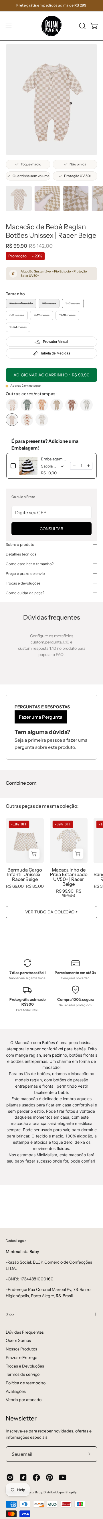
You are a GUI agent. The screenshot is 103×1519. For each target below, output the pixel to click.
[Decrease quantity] (74, 466)
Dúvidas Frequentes (25, 1332)
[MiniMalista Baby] (51, 26)
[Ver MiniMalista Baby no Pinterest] (49, 1477)
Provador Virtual (55, 342)
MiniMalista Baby (29, 1492)
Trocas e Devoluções (25, 1366)
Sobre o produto (20, 544)
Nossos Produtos (21, 1349)
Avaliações (16, 1391)
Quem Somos (18, 1340)
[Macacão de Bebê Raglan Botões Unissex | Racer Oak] (71, 405)
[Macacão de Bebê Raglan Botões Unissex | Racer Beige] (18, 198)
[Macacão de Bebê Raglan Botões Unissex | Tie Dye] (27, 405)
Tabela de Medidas (55, 353)
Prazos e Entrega (21, 1357)
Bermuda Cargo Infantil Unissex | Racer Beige (25, 875)
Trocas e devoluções (23, 583)
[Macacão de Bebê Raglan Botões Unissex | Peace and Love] (86, 405)
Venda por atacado (23, 1399)
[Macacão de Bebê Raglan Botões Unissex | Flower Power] (41, 419)
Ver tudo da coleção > (51, 912)
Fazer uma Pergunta (40, 717)
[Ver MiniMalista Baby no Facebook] (36, 1477)
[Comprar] (34, 853)
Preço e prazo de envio (25, 573)
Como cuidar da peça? (25, 593)
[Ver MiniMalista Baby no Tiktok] (23, 1477)
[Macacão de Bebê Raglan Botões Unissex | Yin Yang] (12, 405)
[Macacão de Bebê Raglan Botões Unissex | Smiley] (56, 405)
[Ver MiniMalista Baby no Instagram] (10, 1477)
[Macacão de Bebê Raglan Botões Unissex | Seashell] (27, 419)
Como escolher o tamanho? (30, 563)
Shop (10, 1314)
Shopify (71, 1492)
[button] (82, 26)
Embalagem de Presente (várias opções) (54, 459)
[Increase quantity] (88, 466)
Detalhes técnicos (21, 554)
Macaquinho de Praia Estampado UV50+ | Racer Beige (69, 877)
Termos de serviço (22, 1374)
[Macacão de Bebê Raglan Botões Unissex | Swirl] (41, 405)
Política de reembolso (25, 1382)
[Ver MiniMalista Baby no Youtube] (62, 1477)
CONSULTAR (51, 528)
